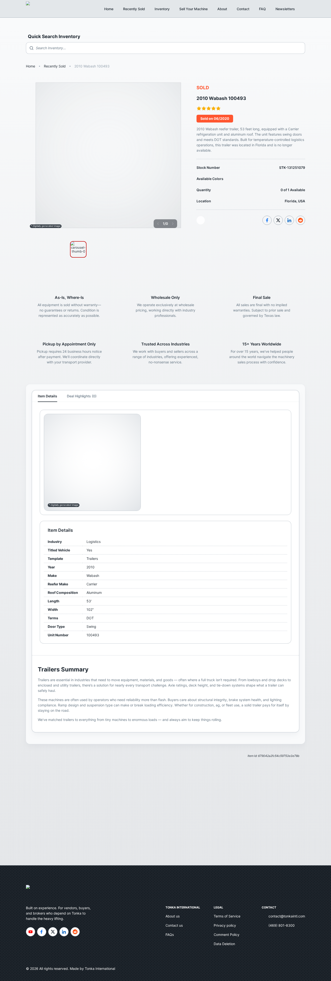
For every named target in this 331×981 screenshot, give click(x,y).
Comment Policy (226, 934)
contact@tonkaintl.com (286, 916)
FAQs (170, 934)
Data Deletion (224, 944)
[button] (288, 9)
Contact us (174, 925)
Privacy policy (225, 925)
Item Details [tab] (47, 396)
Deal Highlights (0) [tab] (81, 396)
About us (173, 916)
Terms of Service (227, 916)
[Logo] (33, 8)
